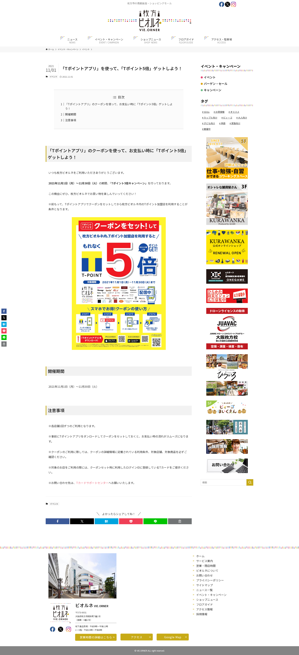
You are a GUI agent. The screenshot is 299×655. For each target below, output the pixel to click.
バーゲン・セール (215, 83)
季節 (223, 123)
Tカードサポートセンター (92, 483)
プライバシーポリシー (210, 580)
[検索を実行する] (249, 482)
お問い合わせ (204, 575)
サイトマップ (204, 585)
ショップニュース (207, 599)
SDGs (207, 112)
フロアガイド (204, 604)
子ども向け (209, 123)
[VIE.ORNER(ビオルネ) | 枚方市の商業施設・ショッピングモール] (149, 21)
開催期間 (70, 114)
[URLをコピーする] (180, 521)
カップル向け (210, 117)
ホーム (200, 556)
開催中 (207, 129)
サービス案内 (204, 561)
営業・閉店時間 (206, 566)
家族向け (235, 123)
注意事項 (70, 120)
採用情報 (201, 614)
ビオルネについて (207, 570)
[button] (57, 521)
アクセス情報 (204, 609)
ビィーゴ (227, 117)
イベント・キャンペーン (211, 595)
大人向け (242, 117)
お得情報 (219, 112)
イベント (53, 76)
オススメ (234, 112)
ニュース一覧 (204, 590)
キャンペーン (212, 90)
